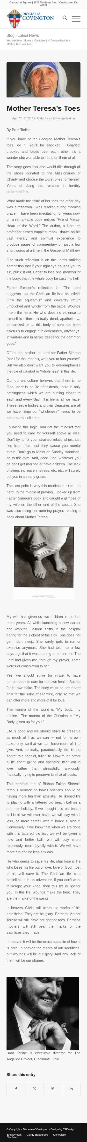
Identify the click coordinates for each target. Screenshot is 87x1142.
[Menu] (73, 19)
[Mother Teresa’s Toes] (43, 79)
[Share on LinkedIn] (71, 1088)
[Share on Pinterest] (53, 1088)
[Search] (62, 19)
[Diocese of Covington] (36, 19)
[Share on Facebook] (16, 1088)
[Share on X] (34, 1088)
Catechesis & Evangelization (56, 118)
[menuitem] (62, 19)
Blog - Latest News (23, 35)
